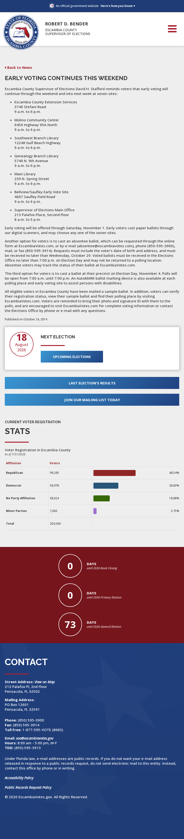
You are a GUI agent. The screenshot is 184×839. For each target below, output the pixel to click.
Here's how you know (116, 6)
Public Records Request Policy (28, 787)
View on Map (45, 681)
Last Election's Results (92, 383)
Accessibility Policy (19, 777)
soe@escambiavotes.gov (34, 738)
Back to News (19, 67)
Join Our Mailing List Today (92, 399)
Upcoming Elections (72, 356)
